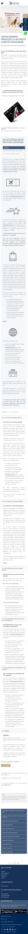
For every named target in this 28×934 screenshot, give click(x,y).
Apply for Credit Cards (7, 848)
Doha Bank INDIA (5, 897)
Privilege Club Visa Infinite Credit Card (13, 92)
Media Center (4, 875)
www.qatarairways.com (18, 196)
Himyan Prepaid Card (7, 844)
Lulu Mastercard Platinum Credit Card (10, 836)
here (5, 412)
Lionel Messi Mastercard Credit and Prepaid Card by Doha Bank (14, 816)
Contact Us (3, 876)
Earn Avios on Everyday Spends (12, 417)
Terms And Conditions (6, 916)
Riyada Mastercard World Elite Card (10, 821)
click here (8, 785)
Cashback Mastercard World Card (9, 832)
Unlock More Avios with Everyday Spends (12, 569)
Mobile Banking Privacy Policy (7, 921)
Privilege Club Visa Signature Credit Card (13, 95)
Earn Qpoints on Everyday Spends (13, 501)
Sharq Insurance (4, 886)
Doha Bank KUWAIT (5, 895)
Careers (2, 878)
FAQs (5, 321)
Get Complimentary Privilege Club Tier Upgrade (14, 668)
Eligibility (6, 731)
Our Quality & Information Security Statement (11, 924)
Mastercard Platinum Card (8, 828)
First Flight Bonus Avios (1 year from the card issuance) (13, 619)
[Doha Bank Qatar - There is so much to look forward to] (14, 3)
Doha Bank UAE (4, 893)
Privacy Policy (4, 919)
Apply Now (6, 765)
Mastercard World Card (7, 825)
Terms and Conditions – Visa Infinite (10, 761)
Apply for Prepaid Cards (7, 852)
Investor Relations (5, 873)
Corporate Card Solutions (8, 840)
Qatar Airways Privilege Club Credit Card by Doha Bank (13, 811)
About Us (3, 871)
